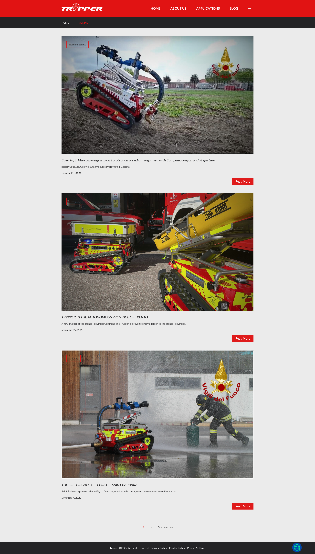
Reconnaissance (77, 44)
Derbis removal (77, 201)
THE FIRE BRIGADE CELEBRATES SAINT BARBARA (99, 484)
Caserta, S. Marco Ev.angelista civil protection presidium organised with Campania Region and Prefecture (138, 160)
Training (73, 358)
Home (65, 22)
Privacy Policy (159, 547)
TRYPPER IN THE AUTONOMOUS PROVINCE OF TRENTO (105, 317)
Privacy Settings (196, 547)
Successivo (165, 527)
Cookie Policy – (178, 547)
